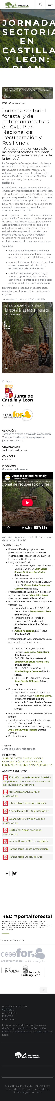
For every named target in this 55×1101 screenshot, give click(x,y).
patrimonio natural (27, 765)
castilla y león (11, 761)
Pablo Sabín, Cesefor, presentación (28, 803)
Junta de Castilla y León (17, 758)
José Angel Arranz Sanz (36, 652)
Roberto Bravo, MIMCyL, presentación (29, 841)
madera (38, 758)
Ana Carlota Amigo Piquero (23, 729)
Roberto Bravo (43, 695)
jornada (27, 761)
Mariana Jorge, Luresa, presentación (28, 849)
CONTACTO (8, 1019)
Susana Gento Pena (40, 611)
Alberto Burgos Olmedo (28, 671)
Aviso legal (21, 1092)
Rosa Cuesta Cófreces (27, 681)
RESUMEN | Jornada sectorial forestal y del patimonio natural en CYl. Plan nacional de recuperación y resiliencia (27, 781)
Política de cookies (35, 1089)
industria (46, 765)
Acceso (36, 1092)
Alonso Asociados (24, 631)
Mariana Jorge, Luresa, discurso (25, 856)
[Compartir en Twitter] (14, 873)
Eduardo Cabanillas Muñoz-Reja (32, 661)
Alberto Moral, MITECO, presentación (28, 811)
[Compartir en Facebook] (7, 873)
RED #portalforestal (27, 916)
